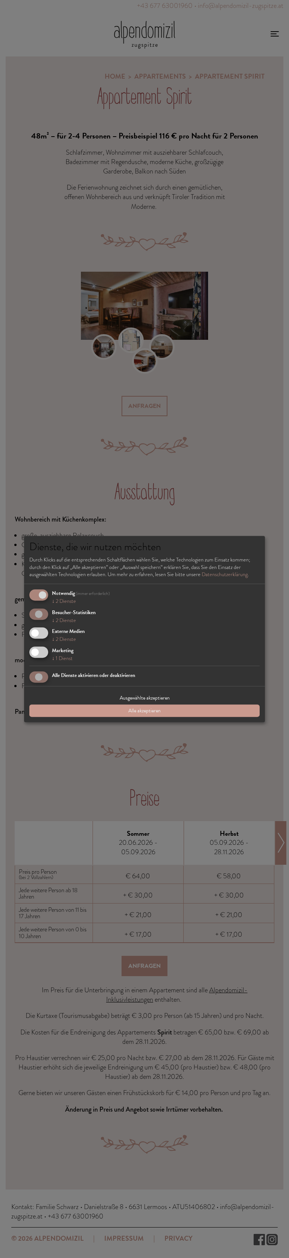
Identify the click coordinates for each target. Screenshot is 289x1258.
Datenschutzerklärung (225, 574)
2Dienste (64, 601)
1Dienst (62, 658)
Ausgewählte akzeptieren (145, 698)
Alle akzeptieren (144, 711)
